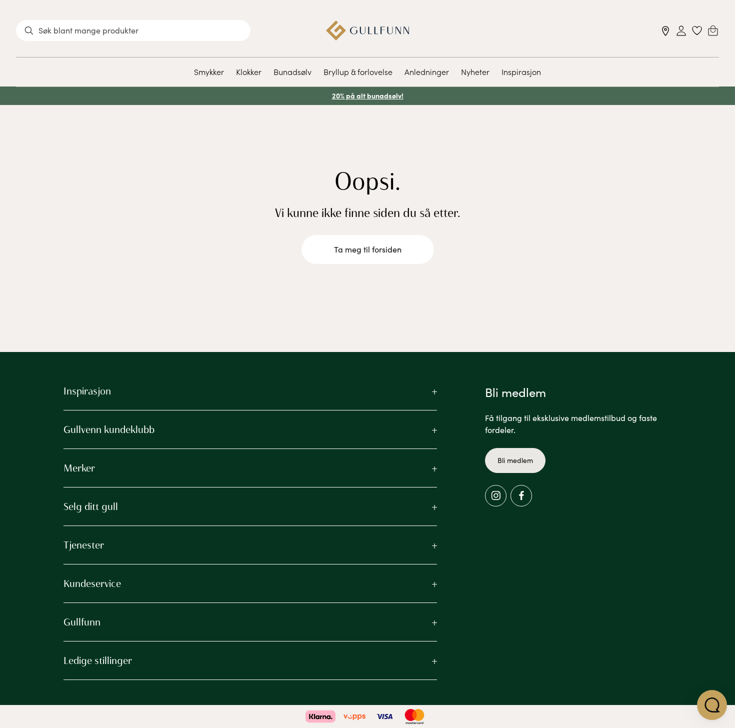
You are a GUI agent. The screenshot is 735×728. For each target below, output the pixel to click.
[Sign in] (681, 30)
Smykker (209, 71)
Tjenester (84, 545)
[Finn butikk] (666, 30)
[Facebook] (521, 496)
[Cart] (713, 30)
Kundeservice (92, 584)
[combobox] (133, 30)
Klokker (249, 71)
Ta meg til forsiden (368, 249)
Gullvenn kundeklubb (109, 430)
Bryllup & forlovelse (358, 71)
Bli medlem (515, 460)
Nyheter (475, 71)
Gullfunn (82, 622)
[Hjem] (368, 30)
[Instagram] (496, 496)
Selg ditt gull (91, 506)
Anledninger (426, 71)
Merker (79, 468)
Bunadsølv (293, 71)
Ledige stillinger (98, 660)
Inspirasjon (521, 71)
